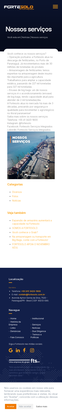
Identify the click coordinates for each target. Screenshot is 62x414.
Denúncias (15, 331)
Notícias (26, 37)
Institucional (38, 318)
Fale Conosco (17, 337)
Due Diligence (39, 331)
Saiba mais (41, 406)
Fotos (15, 196)
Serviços (36, 324)
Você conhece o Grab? (25, 232)
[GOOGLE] (12, 350)
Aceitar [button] (10, 406)
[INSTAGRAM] (33, 350)
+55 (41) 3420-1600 (31, 291)
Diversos (17, 192)
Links (13, 328)
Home (13, 318)
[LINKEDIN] (19, 350)
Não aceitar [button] (25, 406)
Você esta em (14, 37)
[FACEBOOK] (26, 350)
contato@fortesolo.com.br (32, 294)
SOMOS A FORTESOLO (25, 228)
